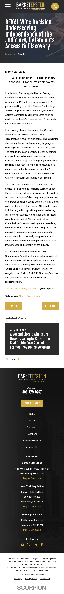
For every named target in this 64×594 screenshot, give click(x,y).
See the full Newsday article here (22, 288)
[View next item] (19, 359)
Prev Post (14, 306)
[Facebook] (41, 544)
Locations (32, 434)
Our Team (32, 427)
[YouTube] (22, 544)
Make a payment (32, 403)
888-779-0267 (32, 392)
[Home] (30, 6)
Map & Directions (32, 478)
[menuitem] (18, 579)
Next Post (50, 306)
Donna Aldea (33, 296)
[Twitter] (28, 544)
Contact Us (32, 447)
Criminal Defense (32, 440)
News (22, 296)
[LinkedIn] (35, 544)
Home (32, 420)
